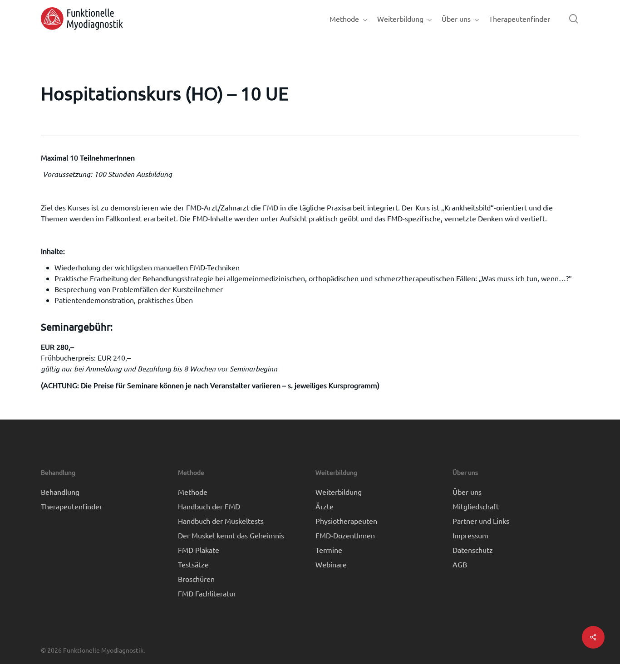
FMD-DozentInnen (345, 535)
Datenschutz (473, 549)
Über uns (467, 491)
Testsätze (193, 564)
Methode (192, 491)
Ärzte (324, 506)
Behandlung (60, 491)
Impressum (470, 535)
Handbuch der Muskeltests (221, 520)
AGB (460, 564)
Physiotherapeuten (346, 520)
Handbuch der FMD (209, 506)
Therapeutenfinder (71, 506)
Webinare (331, 564)
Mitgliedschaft (476, 506)
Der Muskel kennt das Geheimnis (231, 535)
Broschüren (196, 578)
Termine (328, 549)
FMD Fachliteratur (207, 593)
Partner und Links (481, 520)
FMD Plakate (198, 549)
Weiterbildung (338, 491)
